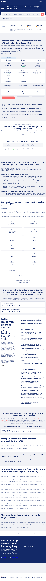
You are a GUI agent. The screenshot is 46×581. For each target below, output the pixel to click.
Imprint (12, 577)
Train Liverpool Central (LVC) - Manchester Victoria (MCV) (14, 448)
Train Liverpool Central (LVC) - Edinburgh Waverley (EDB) (28, 445)
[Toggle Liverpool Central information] (43, 431)
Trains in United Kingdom (15, 533)
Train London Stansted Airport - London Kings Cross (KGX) (29, 476)
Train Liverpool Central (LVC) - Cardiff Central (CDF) (27, 497)
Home (2, 533)
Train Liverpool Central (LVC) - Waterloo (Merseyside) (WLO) (14, 489)
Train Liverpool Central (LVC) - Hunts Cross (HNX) (27, 495)
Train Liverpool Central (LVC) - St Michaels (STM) (11, 495)
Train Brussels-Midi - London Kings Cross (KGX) (11, 481)
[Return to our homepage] (3, 1)
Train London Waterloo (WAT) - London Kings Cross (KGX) (28, 508)
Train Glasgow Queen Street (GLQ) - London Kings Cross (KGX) (30, 479)
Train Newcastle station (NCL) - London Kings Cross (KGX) (28, 522)
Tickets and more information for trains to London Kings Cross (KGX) (11, 462)
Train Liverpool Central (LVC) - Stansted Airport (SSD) (27, 505)
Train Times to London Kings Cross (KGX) (32, 533)
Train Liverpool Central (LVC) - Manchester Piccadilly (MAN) (14, 505)
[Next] (41, 141)
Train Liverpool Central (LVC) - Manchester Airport (12, 497)
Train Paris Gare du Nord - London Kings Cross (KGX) (13, 500)
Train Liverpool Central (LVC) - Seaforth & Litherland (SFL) (28, 503)
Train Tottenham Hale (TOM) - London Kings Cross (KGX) (28, 527)
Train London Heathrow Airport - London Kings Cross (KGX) (14, 487)
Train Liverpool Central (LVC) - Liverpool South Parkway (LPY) (29, 487)
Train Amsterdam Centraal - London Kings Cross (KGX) (28, 500)
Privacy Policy (26, 577)
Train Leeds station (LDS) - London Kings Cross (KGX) (13, 492)
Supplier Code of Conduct (37, 577)
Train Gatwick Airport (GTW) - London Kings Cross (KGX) (13, 476)
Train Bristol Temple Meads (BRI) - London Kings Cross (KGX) (29, 484)
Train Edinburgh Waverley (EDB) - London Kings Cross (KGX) (14, 503)
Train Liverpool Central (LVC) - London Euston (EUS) (12, 445)
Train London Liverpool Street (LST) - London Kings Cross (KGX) (15, 484)
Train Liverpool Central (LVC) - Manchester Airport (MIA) (28, 448)
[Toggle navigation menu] (44, 1)
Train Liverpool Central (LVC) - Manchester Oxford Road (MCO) (15, 508)
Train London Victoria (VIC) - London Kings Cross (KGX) (28, 489)
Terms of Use (19, 577)
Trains (6, 533)
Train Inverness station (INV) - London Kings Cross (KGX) (28, 524)
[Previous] (5, 141)
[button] (28, 14)
